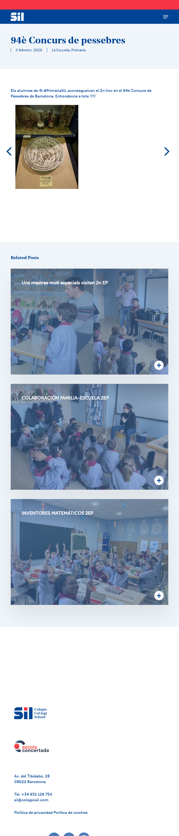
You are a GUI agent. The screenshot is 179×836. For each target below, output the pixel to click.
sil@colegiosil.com (31, 800)
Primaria (78, 50)
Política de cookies (71, 812)
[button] (165, 16)
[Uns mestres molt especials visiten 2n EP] (89, 322)
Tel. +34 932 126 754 (33, 794)
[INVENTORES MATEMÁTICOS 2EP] (89, 552)
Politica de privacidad (34, 812)
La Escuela (60, 50)
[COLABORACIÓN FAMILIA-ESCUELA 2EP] (89, 437)
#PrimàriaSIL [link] (55, 90)
